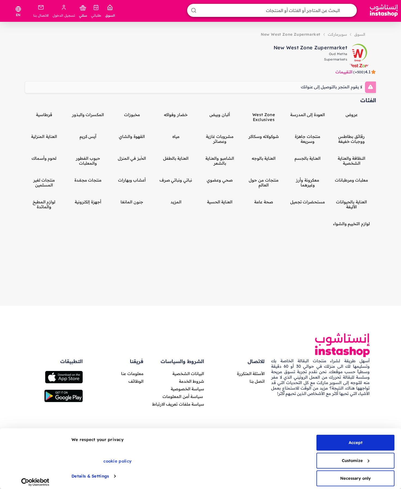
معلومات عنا (132, 373)
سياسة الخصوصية (187, 388)
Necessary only (355, 478)
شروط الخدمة (191, 381)
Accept (356, 442)
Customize (352, 460)
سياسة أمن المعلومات (183, 396)
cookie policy (117, 461)
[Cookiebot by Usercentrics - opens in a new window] (35, 482)
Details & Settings (90, 476)
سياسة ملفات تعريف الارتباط (178, 404)
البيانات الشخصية (188, 373)
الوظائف (135, 381)
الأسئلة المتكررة (251, 373)
